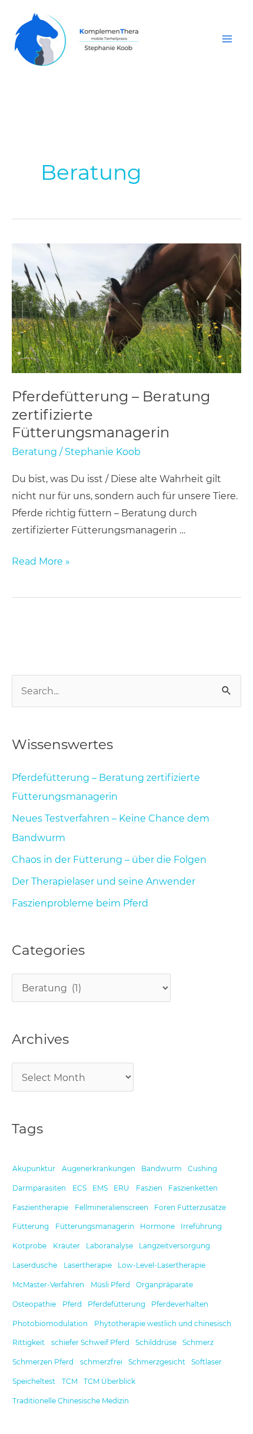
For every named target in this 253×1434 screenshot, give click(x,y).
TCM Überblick (109, 1381)
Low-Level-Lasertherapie (161, 1265)
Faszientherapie (40, 1207)
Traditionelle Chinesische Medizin (70, 1401)
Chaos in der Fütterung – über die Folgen (109, 859)
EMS (100, 1188)
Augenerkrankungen (98, 1168)
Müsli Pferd (110, 1284)
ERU (121, 1188)
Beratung (34, 451)
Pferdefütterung (116, 1304)
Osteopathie (34, 1304)
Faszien (149, 1188)
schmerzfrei (101, 1362)
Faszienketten (193, 1188)
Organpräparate (164, 1284)
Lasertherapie (88, 1265)
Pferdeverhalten (179, 1304)
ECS (79, 1188)
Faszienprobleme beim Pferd (80, 903)
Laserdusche (34, 1265)
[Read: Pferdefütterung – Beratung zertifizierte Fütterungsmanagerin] (126, 307)
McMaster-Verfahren (48, 1284)
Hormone (157, 1226)
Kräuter (66, 1246)
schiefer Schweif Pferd (90, 1342)
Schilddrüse (156, 1342)
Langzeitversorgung (174, 1246)
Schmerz (198, 1342)
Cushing (202, 1168)
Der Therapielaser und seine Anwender (103, 881)
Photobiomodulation (50, 1323)
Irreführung (201, 1226)
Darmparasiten (39, 1188)
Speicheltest (33, 1381)
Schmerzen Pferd (43, 1362)
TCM (70, 1381)
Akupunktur (33, 1168)
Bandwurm (161, 1168)
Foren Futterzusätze (190, 1207)
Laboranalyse (109, 1246)
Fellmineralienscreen (111, 1207)
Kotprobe (29, 1246)
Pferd (72, 1304)
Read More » (41, 560)
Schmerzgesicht (156, 1362)
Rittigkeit (28, 1342)
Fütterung (30, 1226)
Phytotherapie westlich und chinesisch (162, 1323)
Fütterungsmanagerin (94, 1226)
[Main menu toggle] (227, 39)
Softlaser (206, 1362)
